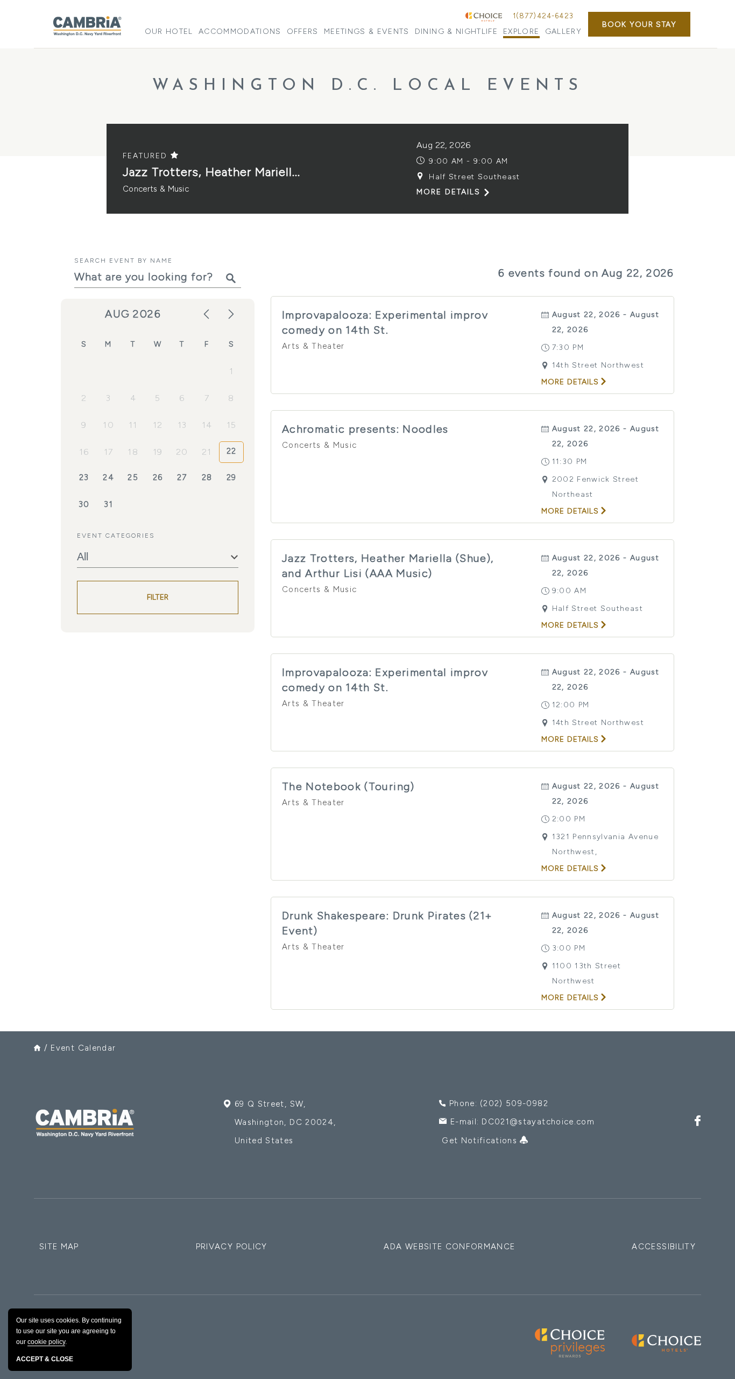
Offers (303, 31)
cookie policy (46, 1342)
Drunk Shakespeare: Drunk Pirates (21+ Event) (387, 923)
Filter (158, 597)
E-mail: (522, 1122)
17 (109, 452)
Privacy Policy (231, 1246)
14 (207, 425)
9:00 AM (569, 590)
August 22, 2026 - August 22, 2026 (605, 322)
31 (108, 504)
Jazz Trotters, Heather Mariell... (211, 172)
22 (232, 451)
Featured (147, 155)
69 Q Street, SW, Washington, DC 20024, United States (285, 1122)
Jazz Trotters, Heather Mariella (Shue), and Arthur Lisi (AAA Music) (388, 566)
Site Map (59, 1246)
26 (158, 477)
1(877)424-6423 (543, 16)
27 (182, 477)
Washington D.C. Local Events (367, 86)
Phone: (498, 1103)
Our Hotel (169, 31)
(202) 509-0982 (514, 1103)
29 (232, 477)
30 (84, 504)
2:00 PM (568, 819)
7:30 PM (568, 347)
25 (133, 477)
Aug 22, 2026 (443, 145)
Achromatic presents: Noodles (365, 429)
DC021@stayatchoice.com (538, 1122)
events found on (586, 272)
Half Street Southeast (474, 176)
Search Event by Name (123, 260)
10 (108, 425)
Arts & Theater (313, 346)
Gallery (563, 31)
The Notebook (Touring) (348, 786)
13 (182, 425)
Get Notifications (481, 1140)
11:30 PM (570, 461)
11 (133, 425)
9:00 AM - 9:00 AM (468, 161)
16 (84, 452)
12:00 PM (571, 704)
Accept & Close (44, 1359)
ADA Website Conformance (449, 1246)
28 (207, 477)
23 (84, 477)
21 (207, 452)
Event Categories (116, 535)
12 (158, 425)
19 (158, 452)
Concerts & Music (156, 189)
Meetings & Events (366, 31)
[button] (639, 24)
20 (182, 452)
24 (108, 477)
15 (232, 425)
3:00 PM (568, 948)
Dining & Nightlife (456, 31)
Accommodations (240, 31)
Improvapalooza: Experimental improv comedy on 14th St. (385, 322)
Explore (521, 31)
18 (133, 452)
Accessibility (664, 1246)
